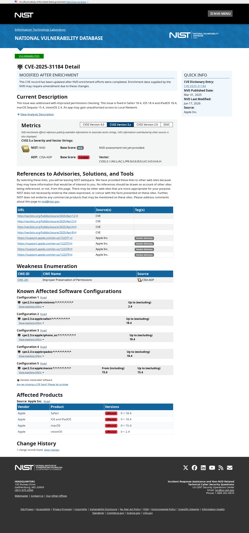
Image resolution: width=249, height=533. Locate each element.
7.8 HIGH (83, 157)
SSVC (166, 124)
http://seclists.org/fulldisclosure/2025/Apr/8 (45, 232)
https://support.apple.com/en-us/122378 (43, 249)
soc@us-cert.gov (224, 490)
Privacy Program (62, 509)
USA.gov (148, 513)
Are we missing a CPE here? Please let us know (42, 384)
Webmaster (21, 495)
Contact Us (37, 495)
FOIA (146, 509)
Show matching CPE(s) (30, 306)
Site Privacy (27, 509)
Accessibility (43, 509)
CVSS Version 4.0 (93, 124)
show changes (51, 449)
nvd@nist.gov (50, 201)
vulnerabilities (29, 56)
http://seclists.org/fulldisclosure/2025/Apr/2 (45, 221)
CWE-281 (23, 280)
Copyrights (81, 509)
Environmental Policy (163, 509)
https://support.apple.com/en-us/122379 (43, 255)
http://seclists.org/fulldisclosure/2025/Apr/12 (46, 216)
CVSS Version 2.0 (147, 124)
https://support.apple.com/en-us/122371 (43, 238)
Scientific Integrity (188, 509)
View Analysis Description (37, 114)
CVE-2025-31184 (195, 86)
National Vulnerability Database (59, 38)
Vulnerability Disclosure (103, 509)
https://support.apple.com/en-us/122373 (43, 243)
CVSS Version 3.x (120, 124)
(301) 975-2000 (24, 490)
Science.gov (133, 513)
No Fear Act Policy (130, 509)
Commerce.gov (115, 513)
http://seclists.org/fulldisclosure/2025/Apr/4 (45, 227)
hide (43, 297)
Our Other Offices (56, 495)
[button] (220, 13)
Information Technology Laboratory (40, 30)
